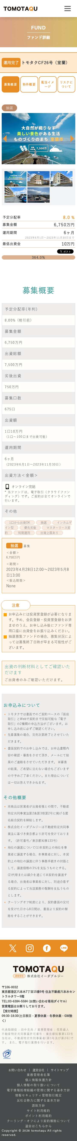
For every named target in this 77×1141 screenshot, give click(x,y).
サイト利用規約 (38, 1110)
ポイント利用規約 (38, 1115)
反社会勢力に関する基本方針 (38, 1100)
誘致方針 (38, 1105)
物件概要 (29, 84)
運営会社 (38, 1070)
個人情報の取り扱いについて (38, 1085)
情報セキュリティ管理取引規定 (38, 1095)
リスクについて (66, 84)
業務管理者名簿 (38, 1074)
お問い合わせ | (19, 1070)
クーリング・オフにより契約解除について (38, 1120)
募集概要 (10, 84)
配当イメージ (48, 84)
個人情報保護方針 (38, 1079)
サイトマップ (60, 1070)
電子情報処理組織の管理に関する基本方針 (38, 1090)
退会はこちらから (38, 1126)
